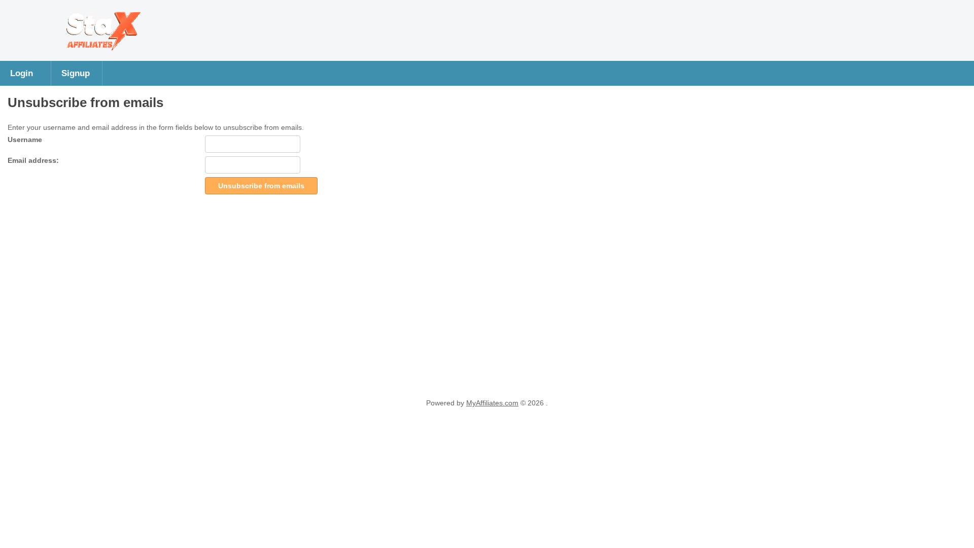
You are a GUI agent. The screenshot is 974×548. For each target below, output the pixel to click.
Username (25, 139)
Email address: (33, 160)
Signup (75, 73)
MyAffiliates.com (492, 403)
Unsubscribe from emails (261, 186)
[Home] (100, 51)
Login (21, 73)
